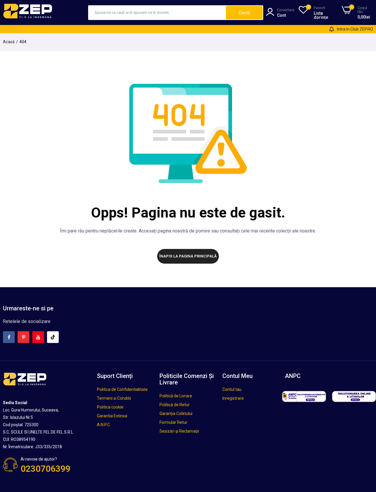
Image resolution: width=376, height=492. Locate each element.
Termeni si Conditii (114, 398)
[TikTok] (53, 337)
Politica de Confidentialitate (122, 389)
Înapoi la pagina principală (188, 256)
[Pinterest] (23, 337)
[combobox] (157, 12)
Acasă (9, 41)
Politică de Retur (175, 404)
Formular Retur (173, 422)
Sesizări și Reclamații (179, 431)
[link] (364, 449)
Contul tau (231, 389)
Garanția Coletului (176, 413)
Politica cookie (110, 407)
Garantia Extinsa (112, 416)
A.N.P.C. (104, 424)
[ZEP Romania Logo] (28, 12)
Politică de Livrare (176, 396)
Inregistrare (233, 398)
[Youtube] (38, 337)
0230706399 (45, 468)
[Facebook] (9, 337)
